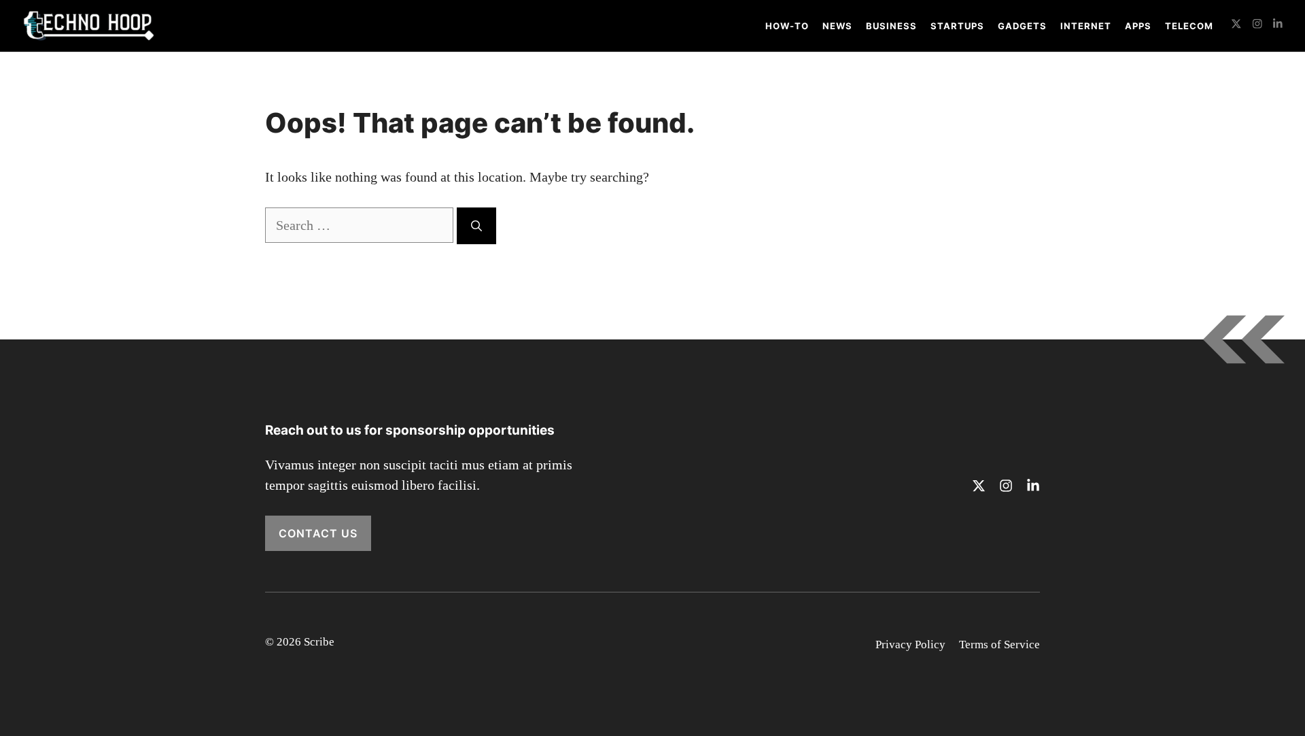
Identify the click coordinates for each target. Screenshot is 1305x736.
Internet (1085, 25)
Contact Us (318, 533)
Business (891, 25)
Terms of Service (999, 644)
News (837, 25)
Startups (957, 25)
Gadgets (1022, 25)
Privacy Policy (910, 644)
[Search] (476, 225)
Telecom (1189, 25)
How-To (787, 25)
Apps (1138, 25)
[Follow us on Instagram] (1257, 25)
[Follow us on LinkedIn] (1277, 25)
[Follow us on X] (1236, 25)
